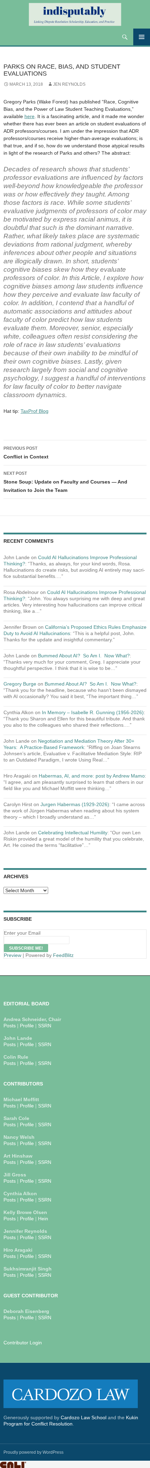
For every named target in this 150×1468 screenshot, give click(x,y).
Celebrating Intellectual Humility (72, 832)
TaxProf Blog (34, 411)
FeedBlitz (63, 955)
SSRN (44, 1025)
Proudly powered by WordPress (33, 1452)
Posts (9, 1025)
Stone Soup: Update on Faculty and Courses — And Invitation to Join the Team (65, 482)
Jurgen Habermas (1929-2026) (74, 804)
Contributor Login (22, 1342)
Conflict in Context (25, 452)
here (29, 116)
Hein (43, 1218)
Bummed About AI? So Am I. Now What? (84, 655)
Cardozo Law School (83, 1417)
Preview (12, 955)
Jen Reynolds (69, 84)
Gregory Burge (19, 684)
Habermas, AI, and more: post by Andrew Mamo (92, 776)
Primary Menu (141, 37)
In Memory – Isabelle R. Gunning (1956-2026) (93, 712)
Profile (27, 1025)
